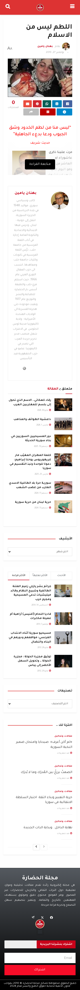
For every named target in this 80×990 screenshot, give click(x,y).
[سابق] (44, 847)
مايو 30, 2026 (43, 410)
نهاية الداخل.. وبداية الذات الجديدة (48, 828)
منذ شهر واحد (63, 753)
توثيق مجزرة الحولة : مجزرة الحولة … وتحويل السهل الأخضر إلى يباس (32, 661)
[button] (40, 931)
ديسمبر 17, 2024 (41, 493)
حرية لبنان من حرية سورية (33, 502)
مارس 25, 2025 (42, 474)
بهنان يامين (45, 46)
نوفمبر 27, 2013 (55, 52)
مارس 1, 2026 (42, 425)
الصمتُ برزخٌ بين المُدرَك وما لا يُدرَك (46, 772)
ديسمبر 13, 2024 (41, 508)
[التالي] (36, 847)
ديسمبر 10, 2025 (41, 447)
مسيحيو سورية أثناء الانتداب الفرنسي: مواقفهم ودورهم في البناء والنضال (30, 637)
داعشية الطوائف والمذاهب (32, 419)
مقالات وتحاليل (63, 736)
